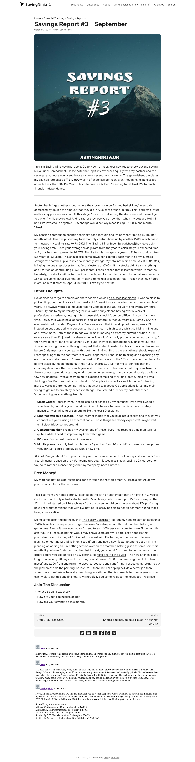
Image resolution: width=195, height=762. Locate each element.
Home (37, 18)
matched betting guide (119, 546)
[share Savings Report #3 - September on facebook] (101, 634)
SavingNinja (36, 4)
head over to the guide (111, 554)
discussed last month (122, 297)
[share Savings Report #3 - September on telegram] (114, 634)
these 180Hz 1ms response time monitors (125, 429)
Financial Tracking (54, 18)
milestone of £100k (99, 265)
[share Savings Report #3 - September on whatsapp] (107, 634)
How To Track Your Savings (108, 166)
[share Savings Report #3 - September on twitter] (82, 634)
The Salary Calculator (96, 519)
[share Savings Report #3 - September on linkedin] (88, 634)
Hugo (106, 757)
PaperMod (115, 757)
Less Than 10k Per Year (60, 184)
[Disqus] (97, 681)
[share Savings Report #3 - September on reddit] (95, 634)
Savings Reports (76, 18)
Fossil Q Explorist (108, 410)
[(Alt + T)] (50, 4)
